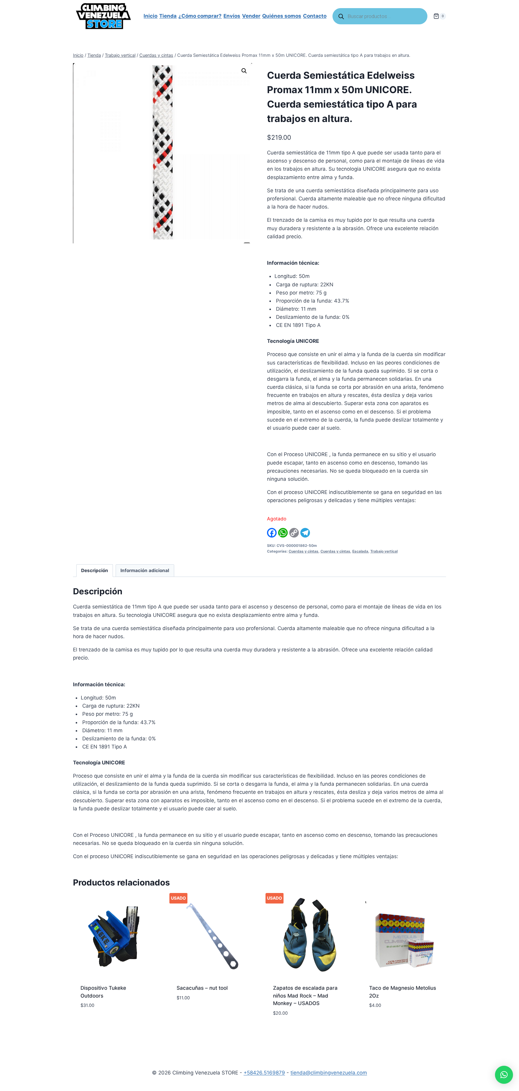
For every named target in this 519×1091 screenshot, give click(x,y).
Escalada (360, 551)
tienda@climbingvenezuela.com (328, 1073)
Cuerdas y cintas (303, 551)
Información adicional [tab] (144, 570)
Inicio (150, 16)
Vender (251, 16)
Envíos (231, 16)
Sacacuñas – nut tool (202, 988)
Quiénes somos (281, 16)
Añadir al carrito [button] (103, 1023)
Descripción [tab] (94, 570)
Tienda (168, 16)
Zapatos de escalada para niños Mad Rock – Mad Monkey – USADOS (305, 995)
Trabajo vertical (384, 551)
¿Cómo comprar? (200, 16)
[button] (244, 71)
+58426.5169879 (264, 1073)
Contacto (314, 16)
